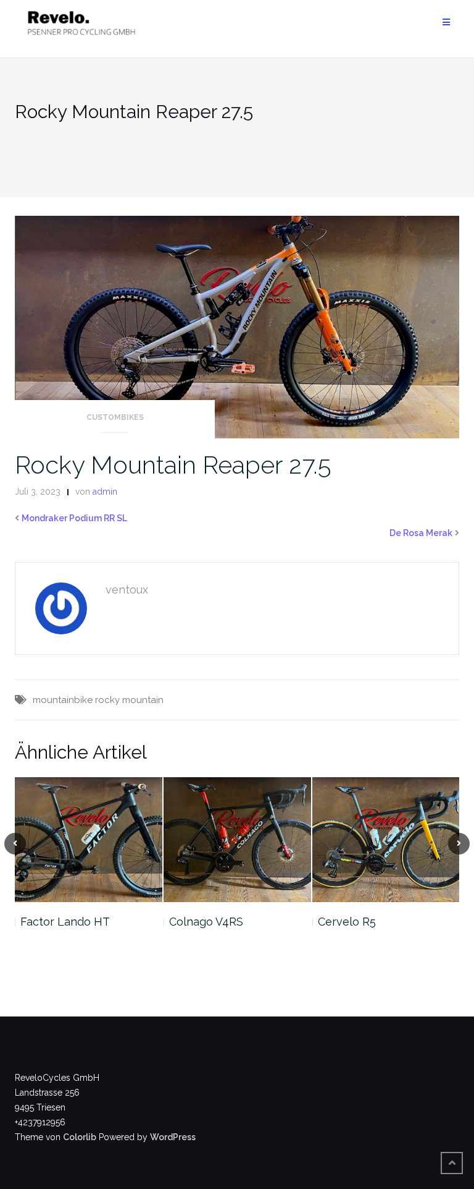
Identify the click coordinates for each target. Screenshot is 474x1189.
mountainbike (63, 699)
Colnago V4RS (206, 921)
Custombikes (115, 417)
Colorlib (79, 1137)
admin (105, 491)
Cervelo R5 (347, 921)
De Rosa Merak (420, 533)
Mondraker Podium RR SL (74, 518)
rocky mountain (129, 699)
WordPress (173, 1137)
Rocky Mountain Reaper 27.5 (173, 464)
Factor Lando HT (65, 921)
